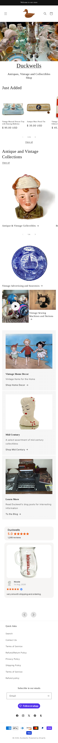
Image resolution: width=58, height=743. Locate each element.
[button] (6, 14)
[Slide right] (35, 137)
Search (9, 633)
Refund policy (12, 678)
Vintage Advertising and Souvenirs (21, 286)
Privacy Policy (13, 659)
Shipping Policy (13, 665)
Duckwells (28, 65)
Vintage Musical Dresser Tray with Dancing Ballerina (13, 123)
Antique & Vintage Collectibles (19, 225)
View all (29, 142)
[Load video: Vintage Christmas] (15, 306)
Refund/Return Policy (16, 652)
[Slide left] (23, 137)
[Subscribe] (48, 696)
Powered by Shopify (37, 738)
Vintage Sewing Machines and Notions (41, 314)
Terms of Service (14, 646)
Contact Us (11, 640)
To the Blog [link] (12, 514)
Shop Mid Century (15, 449)
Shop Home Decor (15, 385)
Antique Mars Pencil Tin (36, 122)
